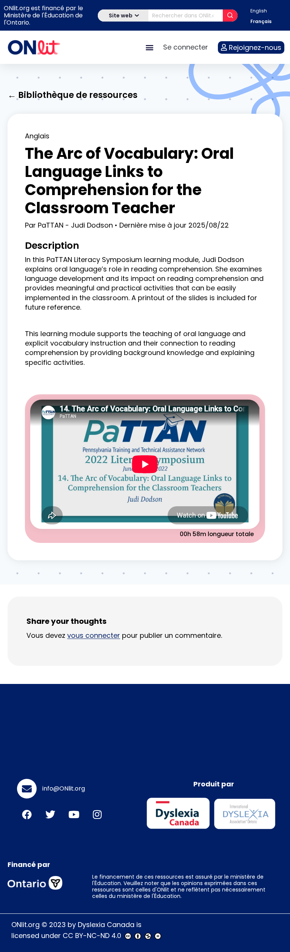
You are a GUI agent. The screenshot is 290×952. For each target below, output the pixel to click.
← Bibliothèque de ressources (72, 95)
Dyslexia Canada (106, 924)
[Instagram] (97, 814)
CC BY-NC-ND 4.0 (92, 935)
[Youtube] (73, 814)
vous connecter (93, 635)
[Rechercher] (230, 15)
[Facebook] (27, 814)
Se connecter (185, 47)
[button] (149, 47)
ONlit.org (25, 924)
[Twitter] (50, 814)
